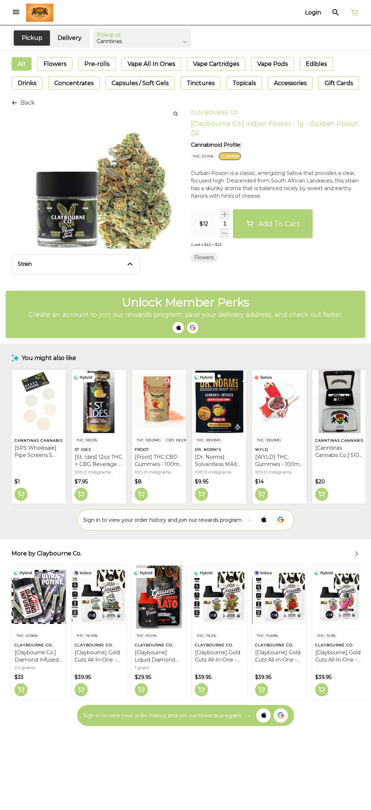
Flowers (204, 257)
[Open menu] (16, 12)
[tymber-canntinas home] (39, 13)
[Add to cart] (21, 494)
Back (27, 102)
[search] (175, 113)
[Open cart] (353, 13)
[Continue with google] (193, 327)
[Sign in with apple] (263, 520)
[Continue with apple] (178, 327)
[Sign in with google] (281, 520)
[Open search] (335, 13)
